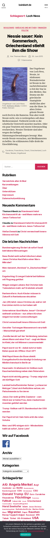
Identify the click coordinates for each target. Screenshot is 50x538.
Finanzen (42, 28)
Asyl (36, 484)
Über (4, 188)
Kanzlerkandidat (8, 509)
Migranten (14, 512)
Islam (25, 506)
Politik (25, 30)
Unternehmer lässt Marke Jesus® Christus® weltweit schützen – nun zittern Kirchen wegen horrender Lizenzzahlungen (24, 313)
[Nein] (47, 529)
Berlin (20, 487)
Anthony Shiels (13, 106)
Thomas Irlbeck (20, 56)
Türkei (13, 518)
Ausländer (7, 488)
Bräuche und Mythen (26, 28)
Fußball (6, 500)
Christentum (27, 491)
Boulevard (9, 28)
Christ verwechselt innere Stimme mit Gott (23, 322)
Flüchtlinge (23, 497)
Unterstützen (9, 191)
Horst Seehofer (11, 506)
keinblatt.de (25, 5)
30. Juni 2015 (37, 56)
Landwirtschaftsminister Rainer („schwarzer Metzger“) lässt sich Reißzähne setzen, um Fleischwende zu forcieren (24, 388)
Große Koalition (7, 504)
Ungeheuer (21, 153)
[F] (25, 443)
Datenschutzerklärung (13, 198)
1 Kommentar (26, 60)
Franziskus (35, 498)
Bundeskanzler (29, 488)
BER (14, 488)
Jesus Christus (35, 507)
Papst (24, 512)
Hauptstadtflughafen (20, 504)
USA (35, 518)
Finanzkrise (18, 150)
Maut (4, 512)
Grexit (26, 150)
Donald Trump (12, 494)
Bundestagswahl (9, 491)
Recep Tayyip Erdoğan (13, 515)
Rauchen (34, 512)
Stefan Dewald (9, 231)
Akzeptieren (25, 534)
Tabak (5, 518)
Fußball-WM (16, 501)
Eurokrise (9, 150)
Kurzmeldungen (10, 184)
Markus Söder (38, 509)
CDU (19, 490)
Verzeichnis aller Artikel (14, 181)
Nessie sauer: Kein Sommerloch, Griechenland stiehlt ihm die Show (25, 43)
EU (26, 494)
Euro (32, 494)
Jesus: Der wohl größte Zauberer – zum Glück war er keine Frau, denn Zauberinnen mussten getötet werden (23, 400)
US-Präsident (24, 518)
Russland (30, 515)
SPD (38, 515)
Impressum (8, 195)
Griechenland (35, 150)
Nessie (13, 153)
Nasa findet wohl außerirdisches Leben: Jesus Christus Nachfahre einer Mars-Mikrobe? (22, 259)
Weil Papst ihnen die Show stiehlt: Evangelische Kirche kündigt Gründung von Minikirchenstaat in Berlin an (24, 359)
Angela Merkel (21, 484)
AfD (5, 484)
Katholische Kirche (23, 509)
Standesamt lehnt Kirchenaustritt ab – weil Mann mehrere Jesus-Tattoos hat (22, 214)
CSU (35, 490)
